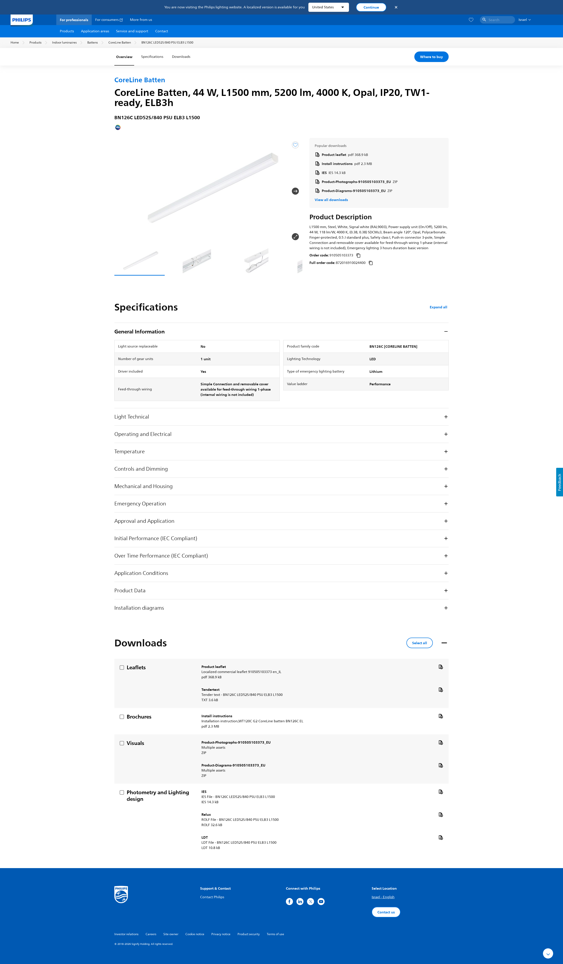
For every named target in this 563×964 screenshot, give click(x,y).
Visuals (135, 743)
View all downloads (331, 199)
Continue (371, 7)
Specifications (152, 57)
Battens (92, 42)
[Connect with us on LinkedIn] (299, 901)
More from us (141, 19)
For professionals (74, 19)
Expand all (438, 307)
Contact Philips (212, 897)
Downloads (181, 57)
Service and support (132, 31)
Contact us (386, 912)
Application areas (95, 31)
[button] (121, 191)
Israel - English (383, 897)
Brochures (139, 716)
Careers (151, 934)
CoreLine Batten (119, 42)
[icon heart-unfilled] (471, 20)
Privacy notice (220, 934)
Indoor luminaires (64, 42)
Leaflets (136, 667)
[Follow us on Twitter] (310, 901)
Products (67, 31)
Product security (249, 934)
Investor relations (126, 934)
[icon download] (440, 666)
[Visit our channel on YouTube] (321, 901)
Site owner (170, 934)
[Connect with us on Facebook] (289, 901)
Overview (124, 57)
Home (15, 42)
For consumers (107, 19)
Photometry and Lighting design (158, 795)
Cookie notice (194, 934)
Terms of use (275, 934)
